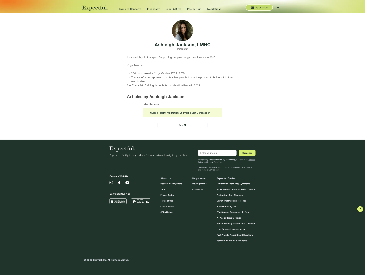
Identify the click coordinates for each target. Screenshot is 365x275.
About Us (165, 178)
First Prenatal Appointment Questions (235, 235)
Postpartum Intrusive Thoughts (232, 240)
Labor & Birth (173, 9)
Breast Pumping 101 (226, 206)
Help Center (199, 178)
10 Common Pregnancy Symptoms (233, 183)
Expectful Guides (226, 178)
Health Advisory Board (171, 183)
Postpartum (194, 9)
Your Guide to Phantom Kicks (231, 229)
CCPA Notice (166, 212)
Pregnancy (153, 9)
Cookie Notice (167, 206)
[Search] (278, 9)
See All (182, 125)
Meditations (214, 9)
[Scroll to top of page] (360, 209)
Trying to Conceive (130, 9)
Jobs (162, 189)
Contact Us (197, 189)
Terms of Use (166, 201)
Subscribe (261, 7)
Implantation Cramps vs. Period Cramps (236, 189)
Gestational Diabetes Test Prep (231, 201)
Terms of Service (208, 170)
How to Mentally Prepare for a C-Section (236, 223)
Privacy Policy (246, 167)
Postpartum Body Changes (230, 195)
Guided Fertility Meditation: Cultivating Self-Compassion (180, 112)
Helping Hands (199, 183)
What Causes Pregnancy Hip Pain (233, 212)
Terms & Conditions (214, 162)
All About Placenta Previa (229, 218)
